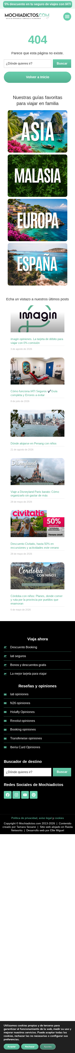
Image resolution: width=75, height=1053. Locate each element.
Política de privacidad (24, 818)
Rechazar (30, 1046)
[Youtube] (25, 795)
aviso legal (45, 818)
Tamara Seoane (26, 826)
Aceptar (12, 1046)
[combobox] (27, 63)
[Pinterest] (34, 795)
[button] (67, 16)
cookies (59, 818)
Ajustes (48, 1046)
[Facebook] (8, 795)
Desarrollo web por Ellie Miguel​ (45, 830)
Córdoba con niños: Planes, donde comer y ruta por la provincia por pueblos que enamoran (36, 599)
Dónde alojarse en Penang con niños (34, 443)
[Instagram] (16, 795)
